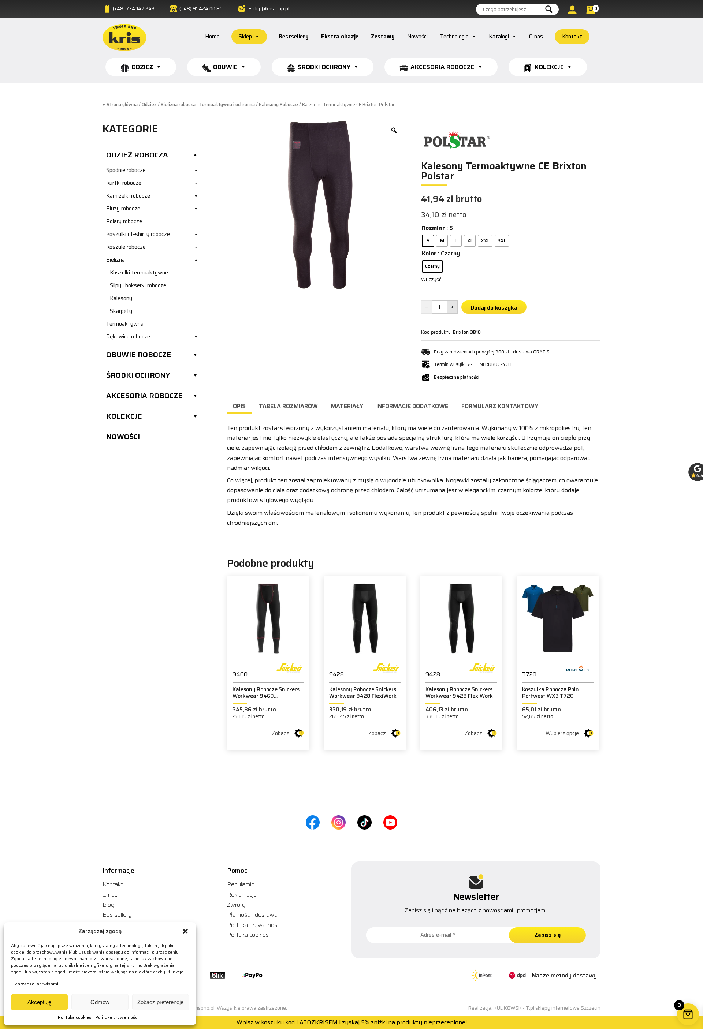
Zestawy (383, 36)
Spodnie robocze (126, 170)
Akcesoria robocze (442, 67)
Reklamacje (242, 894)
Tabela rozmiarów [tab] (288, 406)
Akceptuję (39, 1002)
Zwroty (236, 904)
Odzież (142, 67)
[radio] (428, 240)
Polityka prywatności (116, 1017)
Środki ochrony (324, 67)
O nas (536, 36)
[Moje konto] (573, 9)
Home (212, 36)
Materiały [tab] (347, 406)
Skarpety (121, 311)
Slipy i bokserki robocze (138, 285)
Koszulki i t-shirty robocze (138, 234)
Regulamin (240, 884)
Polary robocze (124, 221)
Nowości (417, 36)
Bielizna (115, 259)
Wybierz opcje (562, 733)
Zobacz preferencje (160, 1002)
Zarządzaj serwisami (36, 983)
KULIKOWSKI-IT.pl (514, 1008)
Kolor (429, 253)
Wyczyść (431, 279)
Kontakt (572, 36)
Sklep (245, 36)
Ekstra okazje (339, 36)
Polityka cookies (75, 1017)
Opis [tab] (239, 406)
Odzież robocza (137, 155)
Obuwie (225, 67)
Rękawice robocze (128, 336)
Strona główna (122, 104)
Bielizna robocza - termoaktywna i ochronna (208, 104)
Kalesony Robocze (278, 104)
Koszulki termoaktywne (139, 272)
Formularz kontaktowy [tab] (499, 406)
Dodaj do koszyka (493, 307)
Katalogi (499, 36)
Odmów (99, 1002)
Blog (108, 904)
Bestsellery (294, 36)
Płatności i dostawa (252, 914)
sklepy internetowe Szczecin (567, 1008)
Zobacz (280, 733)
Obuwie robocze (138, 354)
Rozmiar (433, 227)
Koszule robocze (126, 247)
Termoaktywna (125, 323)
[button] (185, 931)
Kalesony (121, 298)
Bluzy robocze (123, 208)
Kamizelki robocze (128, 195)
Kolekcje (549, 67)
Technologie (454, 36)
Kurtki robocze (123, 183)
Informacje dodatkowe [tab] (412, 406)
